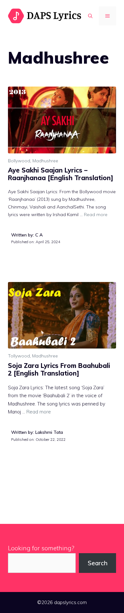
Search (97, 563)
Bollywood (19, 161)
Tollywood (19, 356)
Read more (95, 214)
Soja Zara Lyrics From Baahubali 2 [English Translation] (59, 369)
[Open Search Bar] (90, 15)
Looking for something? (41, 548)
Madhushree (45, 161)
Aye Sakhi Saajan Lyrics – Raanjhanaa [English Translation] (60, 174)
